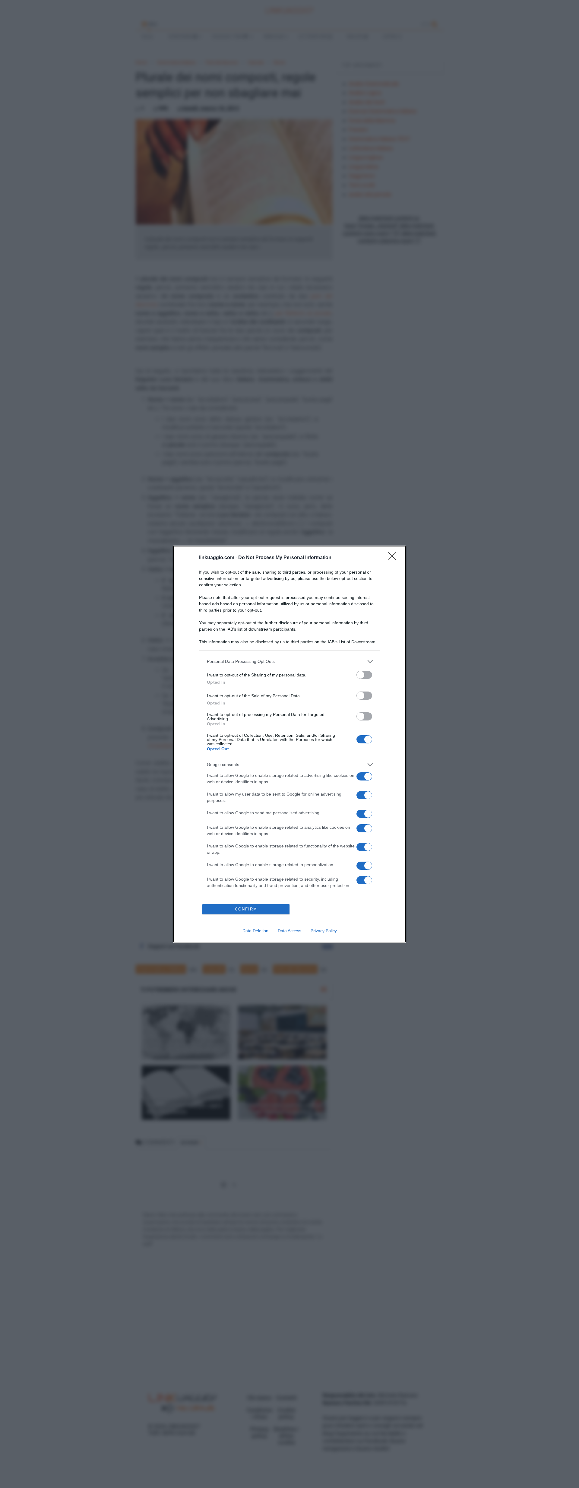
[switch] (364, 675)
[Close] (394, 558)
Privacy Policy (324, 930)
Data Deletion (255, 930)
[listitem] (289, 661)
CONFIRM (246, 909)
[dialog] (289, 744)
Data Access (289, 930)
